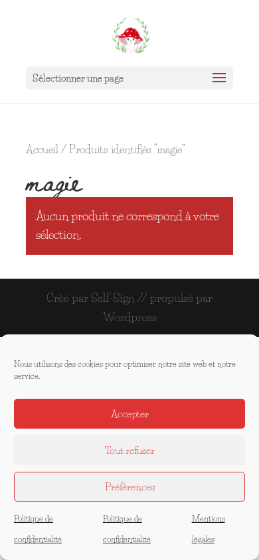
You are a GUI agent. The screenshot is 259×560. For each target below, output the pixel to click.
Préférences (130, 486)
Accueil (42, 149)
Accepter (130, 413)
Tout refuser (130, 450)
